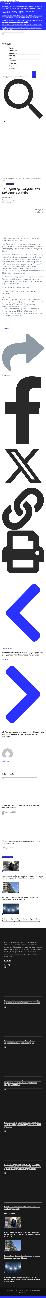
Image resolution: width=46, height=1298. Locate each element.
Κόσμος (12, 56)
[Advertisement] (18, 219)
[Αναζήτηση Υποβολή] (34, 74)
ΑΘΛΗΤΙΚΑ (11, 178)
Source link (6, 328)
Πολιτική (12, 61)
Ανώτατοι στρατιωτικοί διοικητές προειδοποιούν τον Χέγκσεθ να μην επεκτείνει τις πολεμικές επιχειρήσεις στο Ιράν (22, 1083)
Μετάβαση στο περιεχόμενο (9, 1)
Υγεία (11, 58)
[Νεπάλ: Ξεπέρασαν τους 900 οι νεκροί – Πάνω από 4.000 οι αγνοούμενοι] (23, 1202)
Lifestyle (12, 63)
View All (7, 965)
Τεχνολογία (13, 66)
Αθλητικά (13, 53)
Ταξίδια (12, 68)
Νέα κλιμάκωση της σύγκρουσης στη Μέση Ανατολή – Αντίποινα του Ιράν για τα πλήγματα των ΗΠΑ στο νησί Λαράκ (22, 1125)
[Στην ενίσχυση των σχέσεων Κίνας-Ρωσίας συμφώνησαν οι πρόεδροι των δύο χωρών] (23, 1036)
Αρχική (4, 178)
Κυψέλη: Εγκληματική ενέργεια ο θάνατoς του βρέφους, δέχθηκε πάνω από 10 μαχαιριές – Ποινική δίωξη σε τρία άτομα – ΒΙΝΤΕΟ (22, 1234)
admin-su (8, 197)
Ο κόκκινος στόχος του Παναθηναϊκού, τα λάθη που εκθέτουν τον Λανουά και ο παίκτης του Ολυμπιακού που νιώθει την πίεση (22, 1279)
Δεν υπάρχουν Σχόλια (9, 200)
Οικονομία (13, 51)
